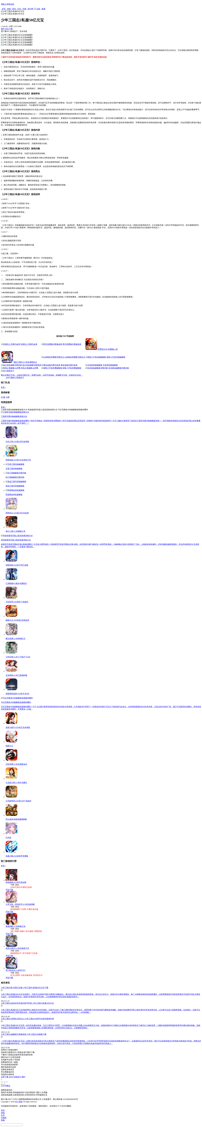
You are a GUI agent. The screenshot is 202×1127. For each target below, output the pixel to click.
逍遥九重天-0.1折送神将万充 (17, 948)
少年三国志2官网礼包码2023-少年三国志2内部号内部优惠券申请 (27, 1019)
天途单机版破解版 (110, 365)
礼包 (19, 9)
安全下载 (9, 29)
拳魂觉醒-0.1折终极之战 (15, 926)
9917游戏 (18, 1102)
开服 (24, 9)
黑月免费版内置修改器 (72, 344)
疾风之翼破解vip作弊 (29, 368)
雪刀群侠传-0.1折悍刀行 (15, 970)
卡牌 (7, 397)
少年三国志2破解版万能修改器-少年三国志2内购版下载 (23, 1034)
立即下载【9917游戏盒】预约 (13, 1077)
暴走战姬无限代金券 (69, 365)
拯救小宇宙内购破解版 (115, 357)
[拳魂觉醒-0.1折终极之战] (11, 924)
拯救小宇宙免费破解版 (72, 368)
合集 (38, 9)
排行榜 (30, 9)
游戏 (9, 9)
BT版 (3, 397)
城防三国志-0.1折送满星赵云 (25, 362)
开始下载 (9, 890)
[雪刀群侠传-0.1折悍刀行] (11, 968)
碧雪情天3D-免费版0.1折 (108, 349)
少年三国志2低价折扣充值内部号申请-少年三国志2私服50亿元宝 (27, 1003)
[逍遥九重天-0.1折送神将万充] (11, 946)
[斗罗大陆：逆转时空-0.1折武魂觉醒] (11, 902)
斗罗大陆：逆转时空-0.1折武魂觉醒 (20, 904)
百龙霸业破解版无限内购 (118, 368)
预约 (3, 29)
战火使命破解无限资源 (31, 365)
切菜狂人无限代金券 (28, 344)
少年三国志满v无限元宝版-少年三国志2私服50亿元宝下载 (24, 988)
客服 (43, 9)
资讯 (14, 9)
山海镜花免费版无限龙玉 (74, 357)
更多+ (3, 387)
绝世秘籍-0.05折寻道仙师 (16, 882)
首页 (3, 9)
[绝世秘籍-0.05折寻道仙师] (11, 880)
